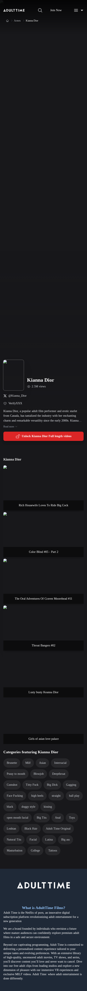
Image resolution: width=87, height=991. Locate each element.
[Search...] (40, 10)
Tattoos (52, 850)
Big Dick (52, 784)
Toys (72, 817)
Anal (58, 817)
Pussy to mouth (16, 773)
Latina (49, 839)
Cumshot (12, 784)
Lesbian (11, 828)
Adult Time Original (58, 828)
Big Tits (41, 817)
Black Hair (30, 828)
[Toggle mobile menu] (78, 10)
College (35, 850)
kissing (48, 806)
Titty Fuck (32, 784)
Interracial (60, 762)
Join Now (56, 10)
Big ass (65, 839)
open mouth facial (17, 817)
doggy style (28, 806)
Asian (42, 762)
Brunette (12, 762)
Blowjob (39, 773)
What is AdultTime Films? (43, 908)
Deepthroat (58, 773)
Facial (33, 839)
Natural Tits (14, 839)
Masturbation (14, 850)
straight (56, 795)
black (10, 806)
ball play (74, 795)
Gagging (71, 784)
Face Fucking (15, 795)
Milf (28, 762)
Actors (17, 20)
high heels (37, 795)
